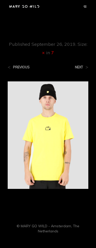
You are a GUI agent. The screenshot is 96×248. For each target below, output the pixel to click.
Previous (21, 67)
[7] (48, 134)
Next (79, 67)
